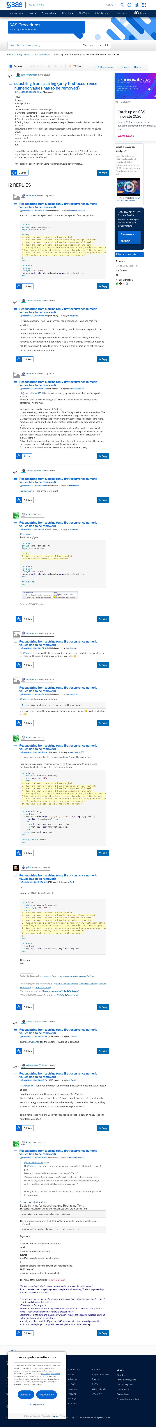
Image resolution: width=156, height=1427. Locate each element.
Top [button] (15, 1350)
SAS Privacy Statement (50, 1373)
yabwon (30, 867)
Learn (31, 13)
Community (15, 13)
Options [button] (18, 66)
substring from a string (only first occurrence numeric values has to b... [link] (87, 54)
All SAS (109, 4)
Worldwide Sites (129, 5)
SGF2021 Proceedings (67, 995)
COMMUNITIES (36, 5)
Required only (46, 1394)
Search (122, 5)
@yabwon (33, 1041)
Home (10, 54)
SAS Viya (83, 13)
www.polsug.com (52, 976)
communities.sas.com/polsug (79, 976)
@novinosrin (27, 490)
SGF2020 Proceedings (67, 983)
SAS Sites (144, 5)
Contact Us (136, 5)
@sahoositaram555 (31, 393)
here (45, 1202)
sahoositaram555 (29, 74)
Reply (104, 172)
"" (59, 991)
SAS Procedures (42, 54)
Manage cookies (37, 1404)
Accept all (25, 1394)
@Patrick (27, 653)
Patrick (29, 514)
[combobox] (59, 45)
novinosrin (31, 195)
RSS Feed (77, 66)
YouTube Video (42, 987)
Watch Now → (126, 136)
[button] (11, 84)
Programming (48, 13)
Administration (102, 13)
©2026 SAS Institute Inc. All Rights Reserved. (91, 1418)
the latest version (88, 983)
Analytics (66, 13)
